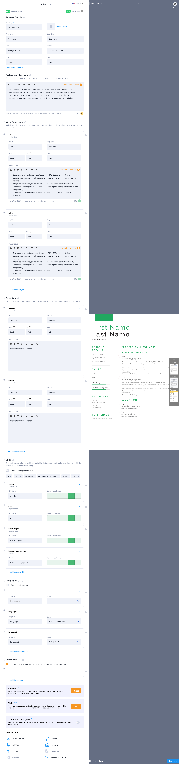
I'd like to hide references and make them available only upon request (38, 664)
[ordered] (24, 84)
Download (173, 761)
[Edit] (24, 17)
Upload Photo (62, 26)
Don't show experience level (22, 471)
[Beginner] (57, 496)
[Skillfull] (64, 496)
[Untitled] (50, 4)
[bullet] (29, 84)
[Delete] (22, 580)
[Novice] (50, 496)
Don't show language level (21, 585)
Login (175, 7)
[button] (4, 122)
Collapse (45, 484)
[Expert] (77, 496)
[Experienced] (70, 496)
